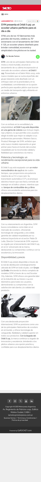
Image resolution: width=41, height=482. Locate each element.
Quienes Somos (10, 418)
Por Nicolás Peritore (13, 56)
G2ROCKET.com (25, 430)
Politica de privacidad (20, 420)
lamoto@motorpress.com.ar (20, 415)
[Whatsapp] (38, 57)
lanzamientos (7, 21)
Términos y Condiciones (26, 418)
